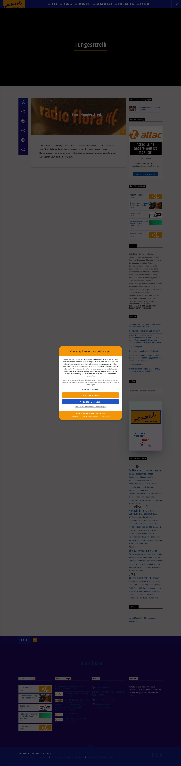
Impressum (100, 413)
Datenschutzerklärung (85, 413)
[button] (90, 401)
